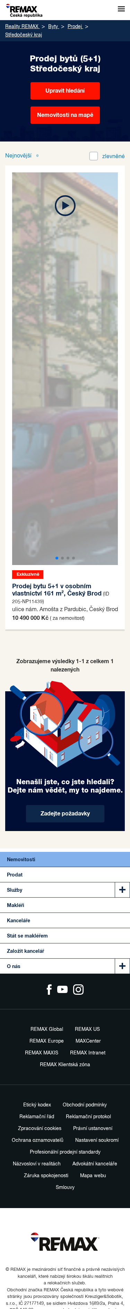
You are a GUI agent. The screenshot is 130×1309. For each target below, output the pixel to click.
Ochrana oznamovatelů (37, 1140)
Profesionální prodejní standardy (65, 1152)
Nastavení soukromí (97, 1140)
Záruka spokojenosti (46, 1175)
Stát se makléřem (27, 936)
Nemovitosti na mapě (65, 115)
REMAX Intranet (87, 1053)
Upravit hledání (65, 91)
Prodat (15, 875)
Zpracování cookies (39, 1128)
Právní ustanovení (92, 1128)
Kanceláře (18, 920)
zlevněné (113, 157)
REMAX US (87, 1029)
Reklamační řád (36, 1116)
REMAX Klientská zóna (65, 1064)
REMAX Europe (46, 1041)
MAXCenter (88, 1041)
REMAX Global (47, 1029)
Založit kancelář (25, 951)
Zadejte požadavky (65, 813)
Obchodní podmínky (85, 1105)
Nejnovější (19, 156)
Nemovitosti (21, 859)
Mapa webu (93, 1175)
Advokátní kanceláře (94, 1164)
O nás (13, 966)
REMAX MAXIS (41, 1053)
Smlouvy (65, 1187)
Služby (14, 890)
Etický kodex (37, 1105)
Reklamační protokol (88, 1116)
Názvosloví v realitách (37, 1164)
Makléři (15, 905)
